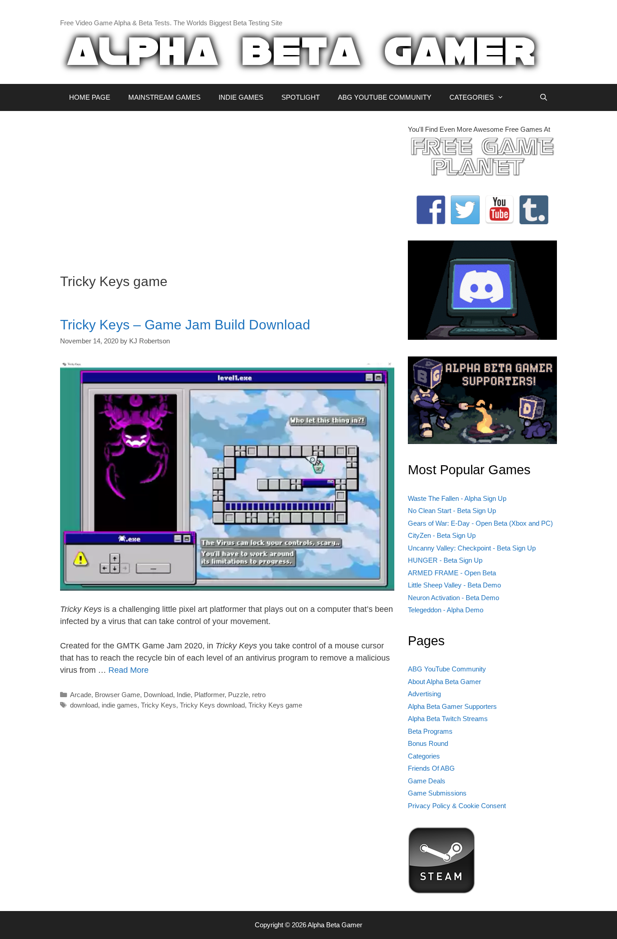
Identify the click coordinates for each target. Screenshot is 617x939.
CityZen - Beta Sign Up (442, 535)
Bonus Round (428, 743)
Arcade (80, 694)
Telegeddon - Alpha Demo (445, 610)
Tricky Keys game (275, 705)
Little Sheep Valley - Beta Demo (454, 585)
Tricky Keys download (212, 705)
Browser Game (117, 694)
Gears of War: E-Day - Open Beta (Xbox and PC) (480, 523)
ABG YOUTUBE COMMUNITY (384, 97)
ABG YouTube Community (447, 669)
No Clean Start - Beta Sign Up (452, 510)
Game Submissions (437, 793)
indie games (119, 705)
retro (259, 694)
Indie (184, 694)
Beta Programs (430, 731)
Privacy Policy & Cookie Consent (457, 805)
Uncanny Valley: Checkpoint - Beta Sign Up (472, 548)
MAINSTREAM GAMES (164, 97)
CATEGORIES (471, 97)
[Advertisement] (227, 188)
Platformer (209, 694)
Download (158, 694)
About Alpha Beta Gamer (444, 681)
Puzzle (238, 694)
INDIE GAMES (241, 97)
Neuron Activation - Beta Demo (453, 597)
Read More (128, 670)
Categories (424, 756)
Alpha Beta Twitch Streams (448, 718)
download (84, 705)
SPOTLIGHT (300, 97)
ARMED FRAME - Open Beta (452, 573)
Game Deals (426, 781)
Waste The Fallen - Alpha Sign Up (457, 498)
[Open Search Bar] (543, 97)
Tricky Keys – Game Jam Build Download (185, 324)
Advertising (424, 694)
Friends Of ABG (431, 768)
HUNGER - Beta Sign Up (445, 560)
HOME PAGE (89, 97)
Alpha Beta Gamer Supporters (452, 706)
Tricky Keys (158, 705)
